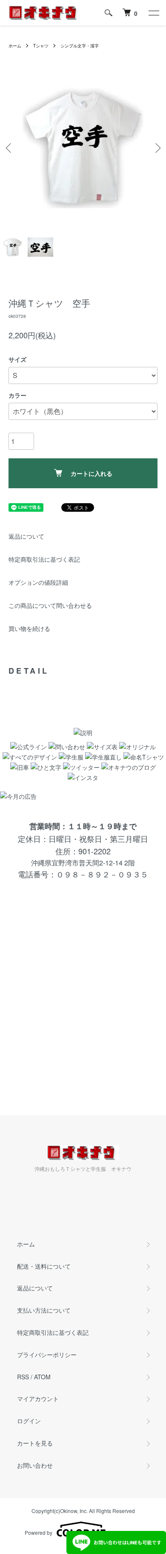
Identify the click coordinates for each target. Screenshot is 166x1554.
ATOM (42, 1376)
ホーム (15, 46)
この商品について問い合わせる (50, 605)
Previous (9, 147)
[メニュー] (153, 13)
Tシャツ (41, 46)
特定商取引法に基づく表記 (44, 559)
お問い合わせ (35, 1465)
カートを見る (35, 1443)
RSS (23, 1376)
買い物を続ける (29, 628)
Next (156, 147)
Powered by (38, 1532)
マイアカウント (38, 1398)
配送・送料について (44, 1266)
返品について (26, 536)
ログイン (29, 1420)
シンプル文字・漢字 (79, 46)
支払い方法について (44, 1310)
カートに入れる (91, 473)
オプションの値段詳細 (38, 582)
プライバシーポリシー (47, 1354)
